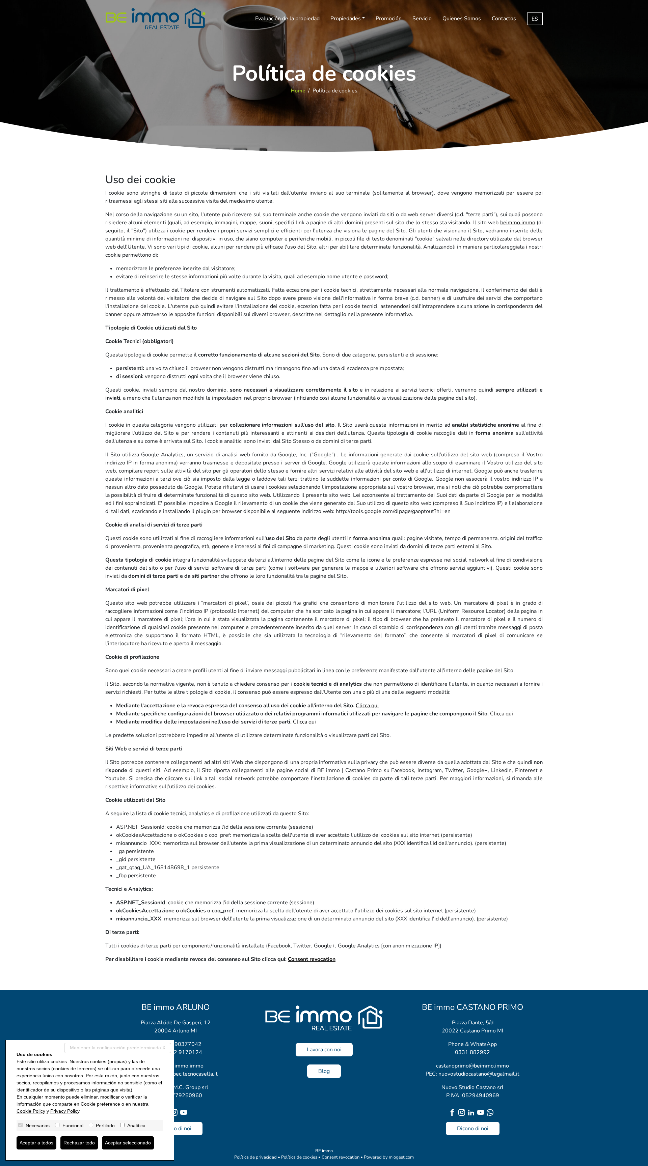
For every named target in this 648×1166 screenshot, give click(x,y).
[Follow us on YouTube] (185, 1113)
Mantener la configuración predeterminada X (117, 1047)
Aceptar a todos (36, 1142)
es (535, 19)
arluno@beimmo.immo (176, 1066)
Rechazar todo (79, 1142)
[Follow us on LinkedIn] (472, 1113)
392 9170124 (184, 1052)
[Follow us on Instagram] (175, 1113)
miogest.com (401, 1157)
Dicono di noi (175, 1128)
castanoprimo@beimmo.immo (472, 1066)
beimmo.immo (517, 222)
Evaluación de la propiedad (287, 18)
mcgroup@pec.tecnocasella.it (182, 1074)
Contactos (504, 18)
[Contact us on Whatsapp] (491, 1113)
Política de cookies (299, 1157)
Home (298, 90)
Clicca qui (367, 705)
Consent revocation (311, 959)
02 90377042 (183, 1044)
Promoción (389, 18)
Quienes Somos (461, 18)
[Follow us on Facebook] (453, 1113)
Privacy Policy (64, 1111)
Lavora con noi (324, 1049)
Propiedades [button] (345, 18)
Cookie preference (100, 1104)
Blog (324, 1071)
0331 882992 (472, 1052)
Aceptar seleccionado (128, 1142)
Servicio (422, 18)
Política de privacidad (255, 1157)
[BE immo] (155, 19)
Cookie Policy (31, 1111)
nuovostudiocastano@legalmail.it (478, 1074)
